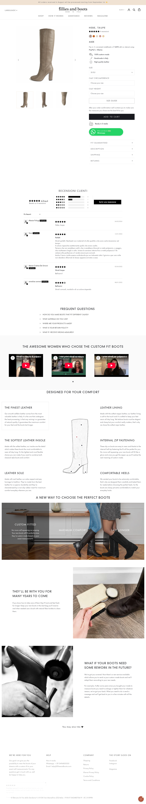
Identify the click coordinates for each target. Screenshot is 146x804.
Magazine (102, 16)
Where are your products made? (57, 323)
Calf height (95, 89)
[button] (94, 31)
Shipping (95, 155)
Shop (41, 16)
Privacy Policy (88, 768)
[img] (60, 222)
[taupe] (90, 36)
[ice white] (97, 36)
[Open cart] (139, 9)
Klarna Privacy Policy (91, 772)
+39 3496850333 (62, 763)
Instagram (113, 763)
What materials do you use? (55, 319)
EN (3, 21)
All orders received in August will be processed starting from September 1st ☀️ (73, 2)
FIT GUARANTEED (99, 143)
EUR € (121, 10)
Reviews (88, 16)
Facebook (113, 761)
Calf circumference (99, 78)
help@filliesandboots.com (61, 766)
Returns (95, 161)
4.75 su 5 (44, 201)
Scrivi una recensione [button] (107, 202)
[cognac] (93, 36)
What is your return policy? (55, 328)
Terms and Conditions (91, 780)
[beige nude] (103, 36)
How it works (55, 16)
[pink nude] (100, 36)
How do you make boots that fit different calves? (66, 315)
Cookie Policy (88, 776)
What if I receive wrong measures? (58, 332)
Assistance (74, 16)
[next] (75, 60)
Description (97, 149)
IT (0, 21)
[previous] (18, 60)
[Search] (134, 9)
